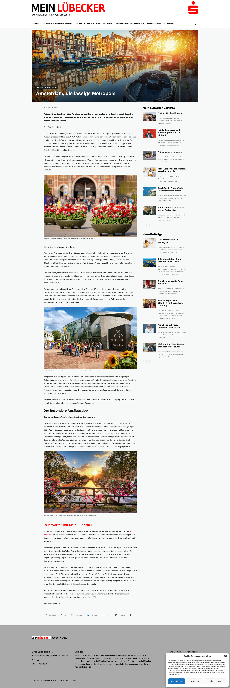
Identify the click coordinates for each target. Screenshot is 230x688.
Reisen (54, 87)
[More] (130, 615)
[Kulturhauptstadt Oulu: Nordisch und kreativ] (149, 262)
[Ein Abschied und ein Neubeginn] (149, 243)
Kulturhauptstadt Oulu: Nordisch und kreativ (169, 260)
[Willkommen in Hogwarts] (149, 155)
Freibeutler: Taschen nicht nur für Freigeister (171, 209)
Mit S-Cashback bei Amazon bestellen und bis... (172, 170)
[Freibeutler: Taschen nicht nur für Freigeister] (149, 210)
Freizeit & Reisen (43, 87)
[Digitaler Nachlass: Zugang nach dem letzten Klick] (149, 347)
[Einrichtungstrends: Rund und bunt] (149, 284)
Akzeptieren (176, 681)
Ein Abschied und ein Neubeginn (168, 241)
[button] (225, 656)
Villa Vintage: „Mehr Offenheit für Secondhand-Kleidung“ (171, 303)
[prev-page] (144, 225)
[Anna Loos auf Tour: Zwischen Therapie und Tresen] (149, 328)
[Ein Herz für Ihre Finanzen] (149, 116)
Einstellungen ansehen (215, 681)
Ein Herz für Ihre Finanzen (170, 113)
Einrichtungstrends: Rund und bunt (170, 282)
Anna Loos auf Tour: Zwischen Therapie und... (170, 326)
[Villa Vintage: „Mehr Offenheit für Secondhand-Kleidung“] (149, 303)
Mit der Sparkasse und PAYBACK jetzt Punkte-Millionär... (169, 132)
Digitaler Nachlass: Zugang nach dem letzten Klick (171, 345)
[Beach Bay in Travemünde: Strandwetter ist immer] (149, 191)
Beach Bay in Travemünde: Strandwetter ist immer (170, 189)
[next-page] (148, 225)
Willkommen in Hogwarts (170, 151)
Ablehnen (194, 681)
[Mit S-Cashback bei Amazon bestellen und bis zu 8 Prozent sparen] (149, 172)
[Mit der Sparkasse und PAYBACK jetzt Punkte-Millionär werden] (149, 133)
